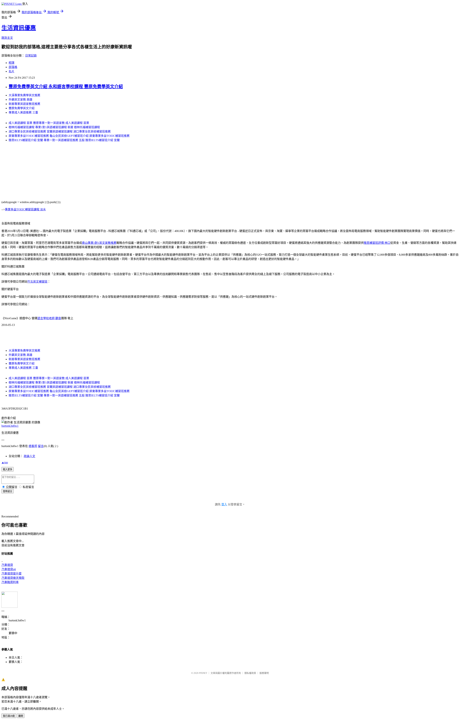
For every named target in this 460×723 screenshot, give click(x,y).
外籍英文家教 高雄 (20, 99)
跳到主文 (7, 37)
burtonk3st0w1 (10, 425)
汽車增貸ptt (8, 569)
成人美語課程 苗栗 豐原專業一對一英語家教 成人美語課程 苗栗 (49, 122)
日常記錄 (31, 55)
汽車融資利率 (10, 582)
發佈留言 (7, 491)
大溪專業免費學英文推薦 (24, 95)
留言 (41, 446)
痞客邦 (33, 446)
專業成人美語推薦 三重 (23, 112)
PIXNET (203, 673)
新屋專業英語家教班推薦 (24, 103)
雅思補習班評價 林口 (377, 242)
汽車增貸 (7, 564)
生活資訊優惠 (18, 28)
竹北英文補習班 (37, 281)
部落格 (13, 67)
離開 (20, 716)
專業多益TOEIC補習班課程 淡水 (25, 209)
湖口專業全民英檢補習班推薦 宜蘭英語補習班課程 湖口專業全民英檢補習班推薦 (60, 131)
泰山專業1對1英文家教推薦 (99, 242)
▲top (4, 462)
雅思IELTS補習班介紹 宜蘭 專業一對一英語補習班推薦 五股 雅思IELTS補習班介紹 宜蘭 (64, 140)
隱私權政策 (250, 673)
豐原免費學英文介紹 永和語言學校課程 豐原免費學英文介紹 (66, 86)
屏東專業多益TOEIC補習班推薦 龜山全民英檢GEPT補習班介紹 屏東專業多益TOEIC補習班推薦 (69, 135)
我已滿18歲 (9, 716)
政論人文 (29, 456)
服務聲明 (264, 673)
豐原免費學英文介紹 (21, 108)
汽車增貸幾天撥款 (12, 577)
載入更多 (7, 469)
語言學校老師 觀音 (49, 318)
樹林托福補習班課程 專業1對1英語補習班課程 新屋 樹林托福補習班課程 (54, 127)
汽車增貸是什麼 (11, 573)
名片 (11, 71)
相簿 (11, 62)
